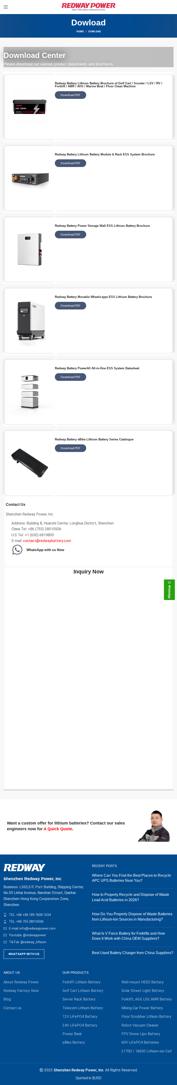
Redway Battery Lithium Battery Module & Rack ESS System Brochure (105, 154)
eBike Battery (73, 1042)
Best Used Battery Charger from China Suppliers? (132, 953)
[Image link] (24, 867)
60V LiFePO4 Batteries (140, 1042)
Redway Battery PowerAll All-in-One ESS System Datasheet (97, 368)
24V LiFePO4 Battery (79, 1025)
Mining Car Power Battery (142, 1008)
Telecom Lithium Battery (82, 1008)
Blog (7, 999)
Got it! (156, 8)
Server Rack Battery (78, 999)
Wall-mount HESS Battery (142, 982)
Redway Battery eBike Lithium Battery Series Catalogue (94, 439)
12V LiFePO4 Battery (79, 1016)
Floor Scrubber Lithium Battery (146, 1016)
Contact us (12, 1008)
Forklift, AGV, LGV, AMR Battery (146, 999)
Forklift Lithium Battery (81, 982)
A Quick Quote (58, 829)
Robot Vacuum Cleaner (140, 1025)
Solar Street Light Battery (142, 990)
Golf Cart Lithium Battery (82, 990)
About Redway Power (21, 982)
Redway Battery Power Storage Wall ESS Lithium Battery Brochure (102, 225)
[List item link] (44, 914)
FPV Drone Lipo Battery (140, 1034)
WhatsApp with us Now (45, 550)
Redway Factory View (21, 990)
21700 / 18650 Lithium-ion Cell (146, 1051)
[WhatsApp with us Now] (17, 549)
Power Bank (72, 1034)
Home (80, 31)
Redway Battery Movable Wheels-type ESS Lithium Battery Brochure (103, 297)
